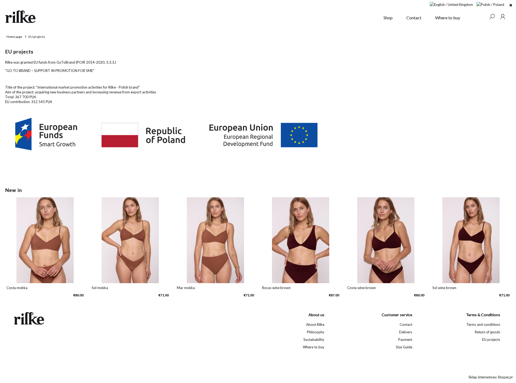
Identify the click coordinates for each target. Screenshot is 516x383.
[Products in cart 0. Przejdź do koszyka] (481, 16)
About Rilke (315, 324)
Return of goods (487, 332)
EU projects (491, 339)
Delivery (405, 332)
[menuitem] (388, 18)
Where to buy (313, 347)
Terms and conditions (483, 324)
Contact (406, 324)
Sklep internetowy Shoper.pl (490, 377)
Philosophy (315, 332)
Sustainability (313, 339)
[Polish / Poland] (490, 4)
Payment (405, 339)
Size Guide (404, 347)
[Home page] (191, 16)
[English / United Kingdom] (451, 4)
